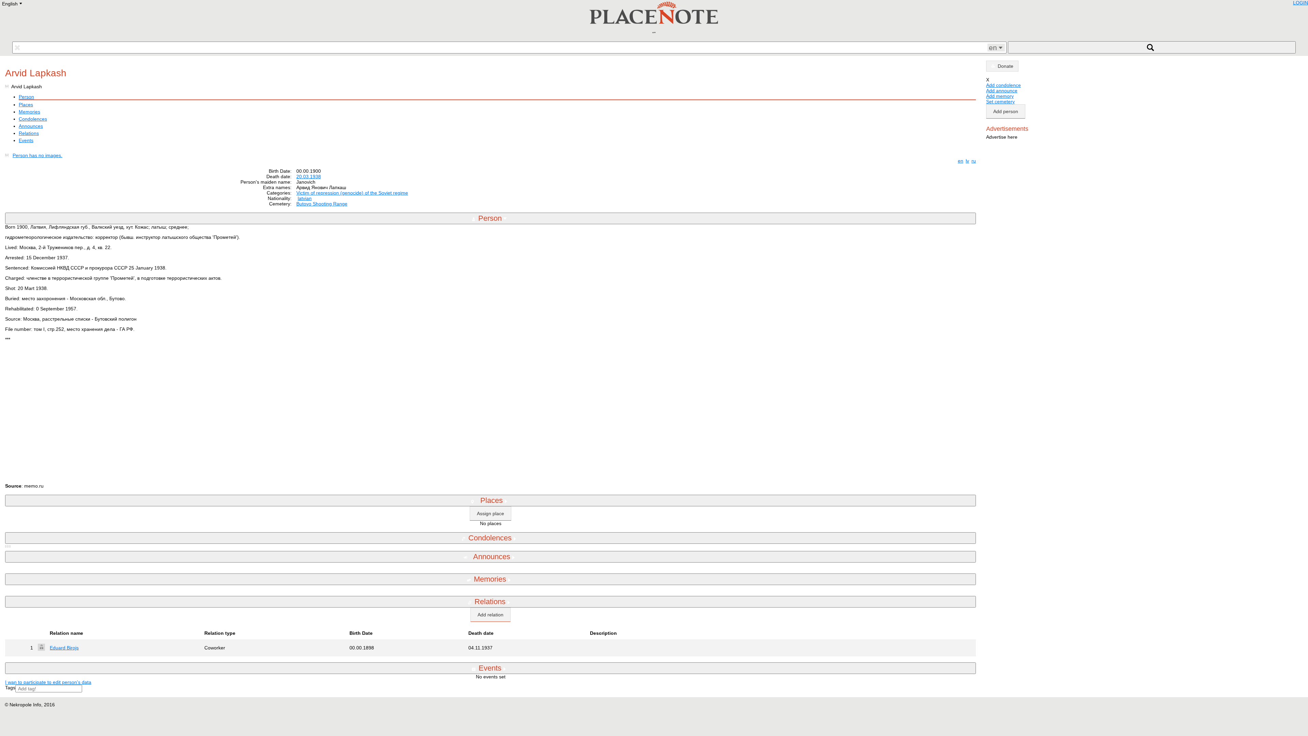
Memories (29, 111)
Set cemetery (1000, 101)
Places (26, 104)
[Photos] (8, 155)
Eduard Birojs (64, 647)
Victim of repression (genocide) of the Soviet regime (352, 193)
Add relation (490, 614)
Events (26, 140)
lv (967, 161)
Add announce (1001, 90)
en (960, 161)
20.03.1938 (308, 176)
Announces (31, 126)
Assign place (490, 513)
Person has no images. (37, 155)
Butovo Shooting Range (321, 203)
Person (26, 96)
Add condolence (1003, 85)
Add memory (1000, 96)
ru (973, 161)
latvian (305, 198)
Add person (1005, 111)
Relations (29, 133)
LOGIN (1300, 2)
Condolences (33, 119)
